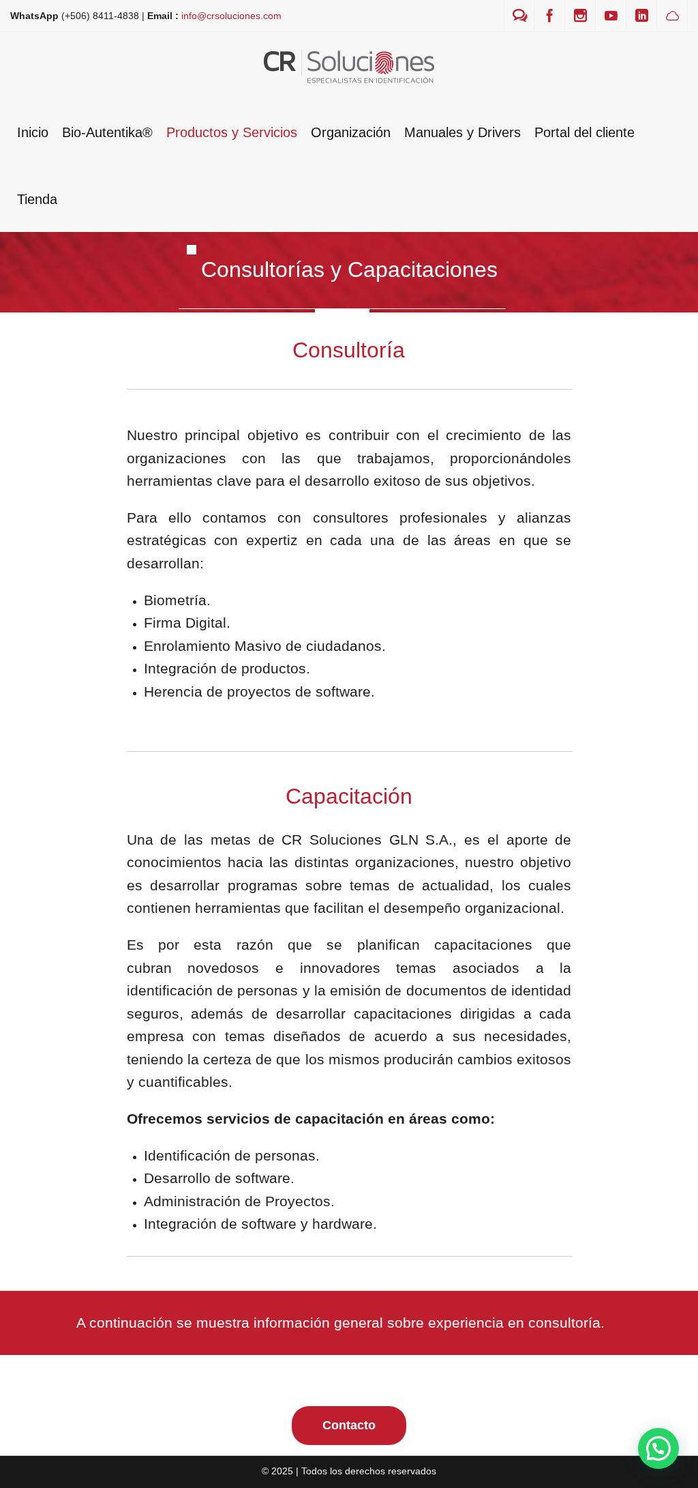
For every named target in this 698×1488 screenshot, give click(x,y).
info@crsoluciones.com (231, 15)
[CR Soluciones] (349, 65)
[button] (658, 1448)
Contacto (349, 1425)
